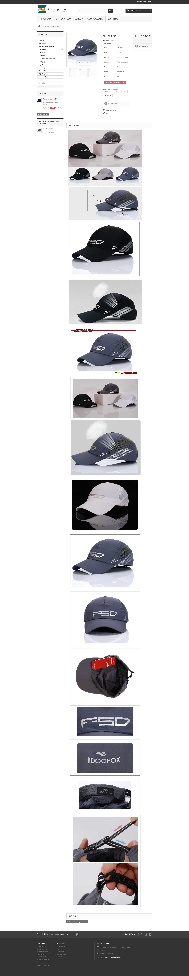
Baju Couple (42, 74)
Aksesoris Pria (43, 77)
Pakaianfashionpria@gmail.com (114, 957)
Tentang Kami (41, 954)
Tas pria (41, 40)
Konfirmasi (113, 19)
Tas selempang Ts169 (50, 99)
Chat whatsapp (63, 19)
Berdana (79, 19)
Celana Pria (42, 49)
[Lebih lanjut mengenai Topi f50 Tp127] (39, 130)
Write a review (112, 103)
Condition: (106, 40)
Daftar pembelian (62, 946)
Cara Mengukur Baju (43, 956)
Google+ (123, 91)
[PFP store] (55, 9)
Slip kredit (60, 949)
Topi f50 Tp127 (48, 129)
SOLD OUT (42, 86)
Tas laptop (42, 62)
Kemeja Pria (42, 52)
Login (149, 1)
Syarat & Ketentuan (43, 951)
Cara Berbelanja (95, 19)
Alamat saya (60, 951)
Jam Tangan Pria (44, 68)
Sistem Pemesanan (43, 959)
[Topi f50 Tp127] (73, 72)
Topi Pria (41, 65)
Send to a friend (111, 110)
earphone (41, 80)
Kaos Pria (42, 55)
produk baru (45, 19)
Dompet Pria (42, 71)
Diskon (42, 93)
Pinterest (108, 95)
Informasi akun (61, 954)
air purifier (42, 83)
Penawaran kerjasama (43, 962)
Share (115, 91)
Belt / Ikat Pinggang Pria (46, 46)
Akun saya (61, 943)
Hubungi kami (141, 1)
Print (107, 113)
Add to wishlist (143, 46)
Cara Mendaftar (41, 946)
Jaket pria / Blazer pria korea (47, 58)
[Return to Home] (39, 26)
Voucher (59, 956)
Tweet (108, 91)
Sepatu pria (42, 43)
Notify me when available (110, 89)
